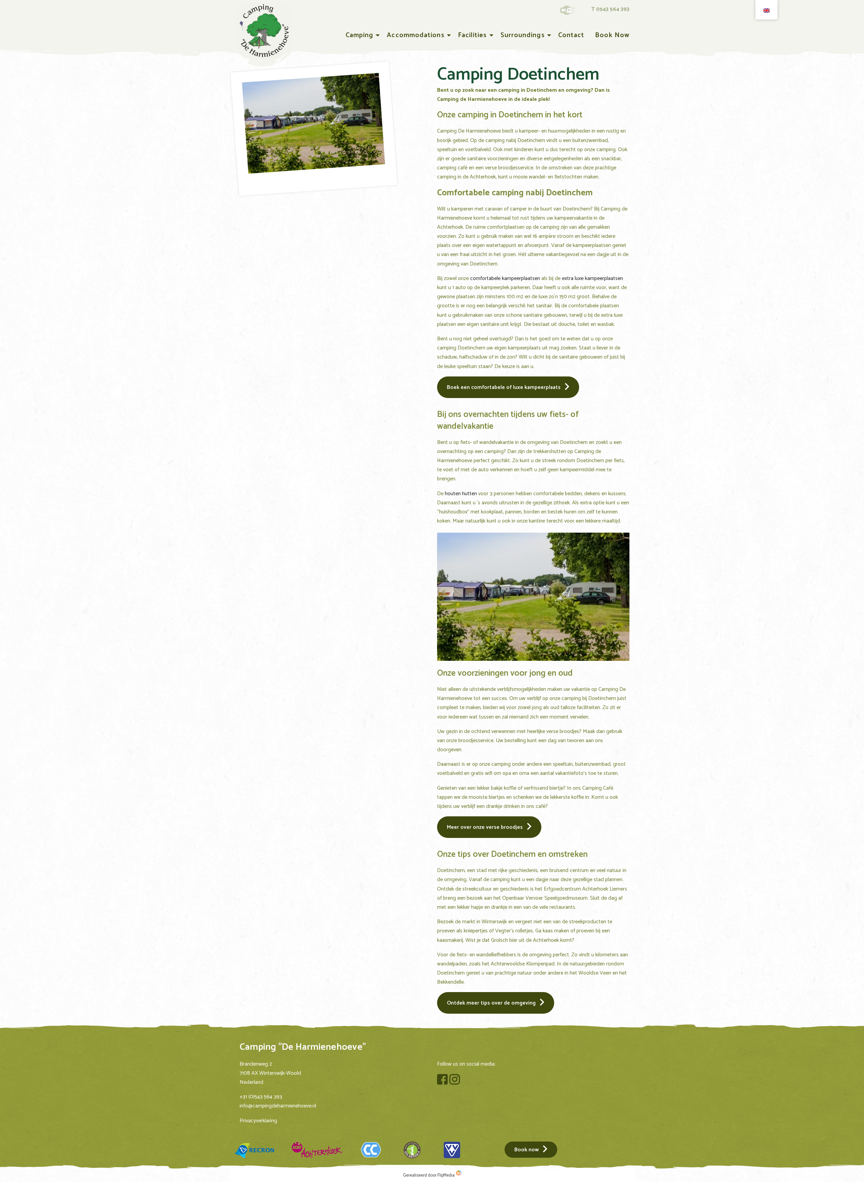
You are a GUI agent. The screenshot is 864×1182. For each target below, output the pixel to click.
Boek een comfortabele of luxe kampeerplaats (504, 387)
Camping (360, 35)
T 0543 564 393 (610, 9)
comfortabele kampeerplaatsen (505, 278)
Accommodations (415, 35)
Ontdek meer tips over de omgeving (491, 1003)
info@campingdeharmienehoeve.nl (278, 1105)
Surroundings (523, 35)
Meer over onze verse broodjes (485, 827)
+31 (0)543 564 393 (261, 1096)
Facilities (472, 35)
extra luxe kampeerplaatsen (592, 278)
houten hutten (461, 493)
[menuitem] (361, 35)
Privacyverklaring (258, 1120)
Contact (571, 35)
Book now (612, 35)
